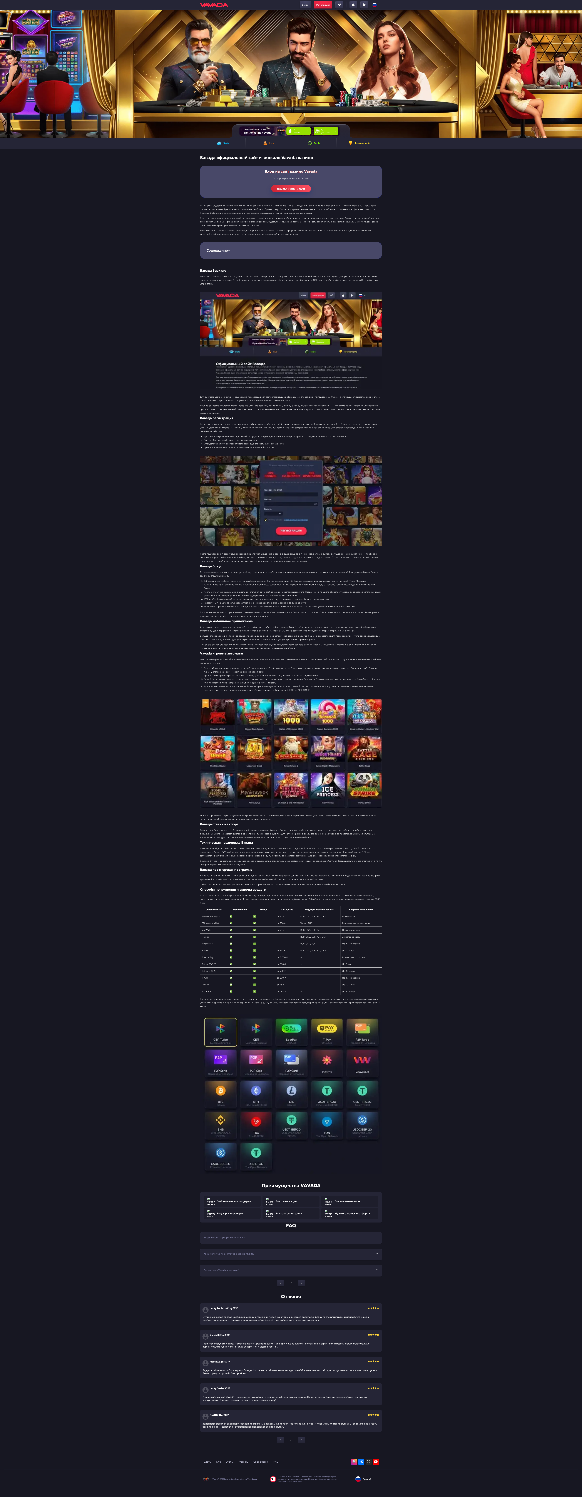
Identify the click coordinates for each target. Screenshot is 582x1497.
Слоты (207, 1461)
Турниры (243, 1461)
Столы (229, 1461)
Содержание (261, 1461)
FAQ (275, 1461)
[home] (214, 5)
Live (218, 1461)
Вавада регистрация (291, 188)
